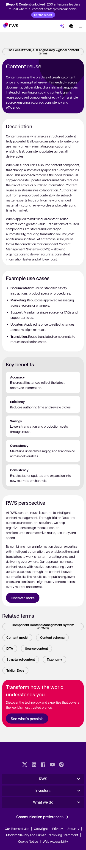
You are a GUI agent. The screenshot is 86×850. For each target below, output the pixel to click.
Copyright (41, 828)
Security (73, 828)
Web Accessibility (55, 841)
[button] (11, 25)
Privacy (57, 828)
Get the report (43, 15)
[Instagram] (61, 765)
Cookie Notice (28, 841)
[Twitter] (25, 765)
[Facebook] (43, 765)
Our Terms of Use (17, 828)
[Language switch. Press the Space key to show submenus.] (71, 26)
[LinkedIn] (34, 765)
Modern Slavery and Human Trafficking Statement (42, 835)
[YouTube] (52, 765)
